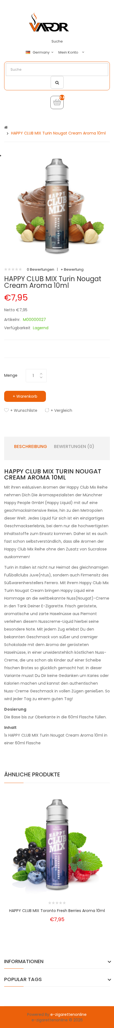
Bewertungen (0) (74, 447)
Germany (41, 52)
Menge (10, 375)
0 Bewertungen (40, 269)
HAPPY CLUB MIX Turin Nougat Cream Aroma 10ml (58, 133)
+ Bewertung (72, 269)
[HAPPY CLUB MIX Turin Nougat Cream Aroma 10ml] (57, 206)
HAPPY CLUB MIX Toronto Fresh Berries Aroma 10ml (57, 910)
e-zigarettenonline (68, 1014)
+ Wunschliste (23, 410)
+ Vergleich (61, 410)
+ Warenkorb (25, 396)
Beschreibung (30, 447)
